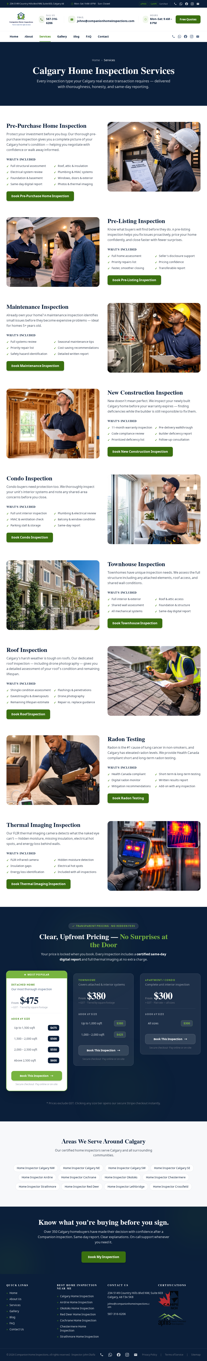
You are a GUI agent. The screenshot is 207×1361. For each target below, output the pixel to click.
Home (14, 36)
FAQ (88, 36)
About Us (13, 1299)
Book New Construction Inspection (140, 452)
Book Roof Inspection (28, 714)
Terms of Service (174, 1354)
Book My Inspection (103, 1257)
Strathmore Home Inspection (78, 1336)
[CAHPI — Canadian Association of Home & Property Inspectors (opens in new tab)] (168, 1300)
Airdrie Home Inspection (75, 1302)
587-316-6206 (52, 21)
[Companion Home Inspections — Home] (21, 19)
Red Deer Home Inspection (76, 1314)
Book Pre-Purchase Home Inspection (40, 196)
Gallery (62, 36)
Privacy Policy (149, 1354)
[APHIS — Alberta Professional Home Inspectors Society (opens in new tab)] (172, 1319)
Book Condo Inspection (29, 537)
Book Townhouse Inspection (134, 623)
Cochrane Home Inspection (76, 1320)
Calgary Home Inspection (75, 1296)
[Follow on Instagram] (192, 3)
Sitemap (196, 1354)
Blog (76, 36)
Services (45, 36)
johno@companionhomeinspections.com (129, 1305)
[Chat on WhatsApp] (181, 3)
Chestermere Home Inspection (71, 1328)
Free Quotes (188, 19)
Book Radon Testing (128, 798)
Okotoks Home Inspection (75, 1308)
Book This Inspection (34, 1075)
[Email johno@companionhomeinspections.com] (198, 3)
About (29, 36)
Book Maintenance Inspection (35, 366)
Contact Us (15, 1329)
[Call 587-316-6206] (175, 3)
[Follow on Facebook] (186, 3)
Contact (103, 36)
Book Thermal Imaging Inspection (38, 884)
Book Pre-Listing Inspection (134, 280)
